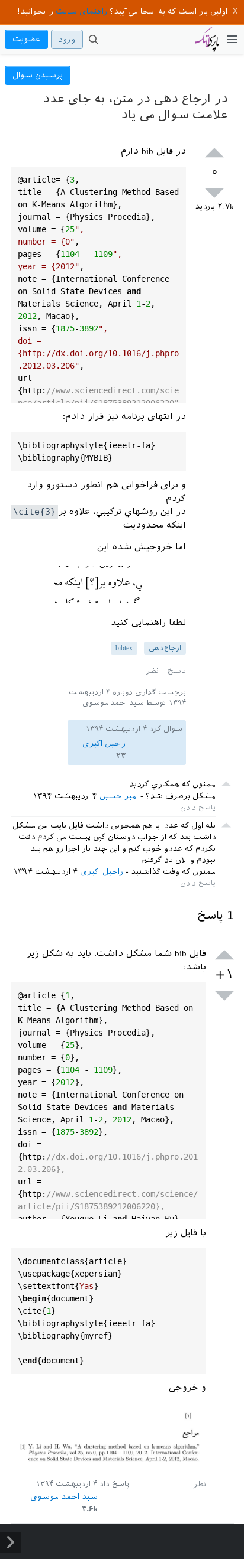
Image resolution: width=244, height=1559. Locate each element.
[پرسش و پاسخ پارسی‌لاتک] (207, 45)
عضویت (26, 39)
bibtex (124, 648)
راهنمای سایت (81, 11)
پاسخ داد (114, 1484)
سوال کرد (165, 729)
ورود (67, 39)
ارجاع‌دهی (165, 648)
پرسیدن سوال (37, 75)
